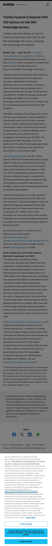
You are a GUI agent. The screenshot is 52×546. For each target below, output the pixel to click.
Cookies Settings (26, 524)
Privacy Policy (30, 517)
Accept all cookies (26, 541)
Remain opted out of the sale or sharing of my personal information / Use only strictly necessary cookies (26, 533)
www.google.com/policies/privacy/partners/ (21, 492)
